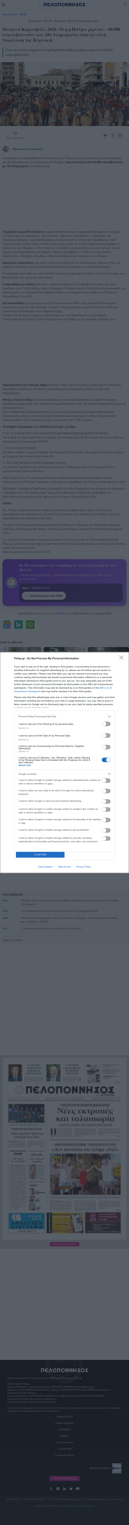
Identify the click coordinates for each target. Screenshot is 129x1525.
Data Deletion (45, 866)
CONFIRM (40, 854)
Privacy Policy (83, 866)
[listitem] (64, 716)
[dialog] (64, 762)
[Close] (122, 658)
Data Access (64, 866)
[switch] (106, 724)
